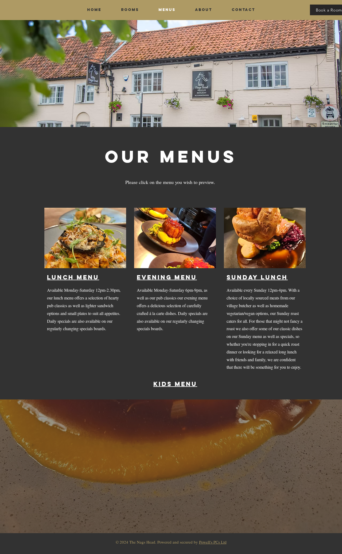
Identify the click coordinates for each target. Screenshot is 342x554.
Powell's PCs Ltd (213, 542)
